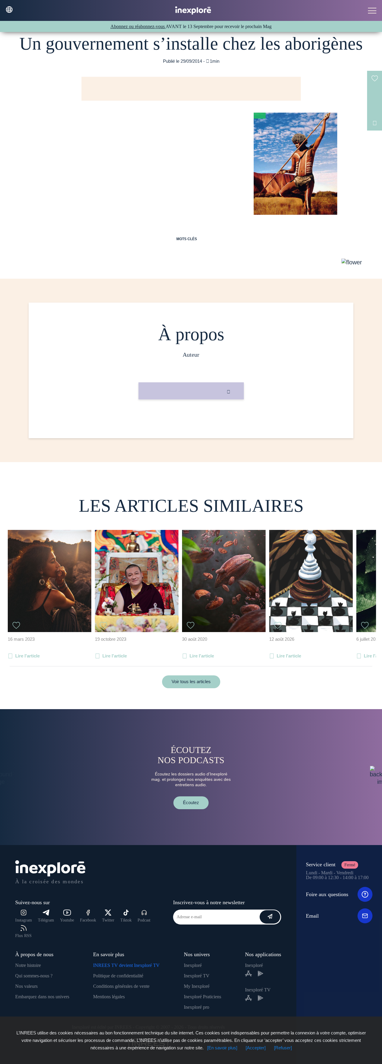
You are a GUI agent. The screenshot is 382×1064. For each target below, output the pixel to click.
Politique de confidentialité (118, 975)
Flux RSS (23, 935)
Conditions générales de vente (121, 986)
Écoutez (191, 802)
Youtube (67, 920)
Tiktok (126, 920)
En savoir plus (191, 419)
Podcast (144, 920)
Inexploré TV (197, 975)
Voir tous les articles (191, 681)
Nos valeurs (26, 986)
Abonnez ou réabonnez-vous (138, 26)
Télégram (46, 920)
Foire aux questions (327, 894)
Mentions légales (109, 996)
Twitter (108, 920)
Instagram (23, 920)
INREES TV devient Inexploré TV (126, 965)
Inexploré (193, 965)
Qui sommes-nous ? (34, 975)
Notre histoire (28, 965)
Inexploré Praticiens (202, 996)
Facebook (88, 920)
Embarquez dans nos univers (42, 996)
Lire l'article (27, 655)
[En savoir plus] (222, 1047)
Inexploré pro (196, 1007)
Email (312, 916)
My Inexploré (197, 986)
